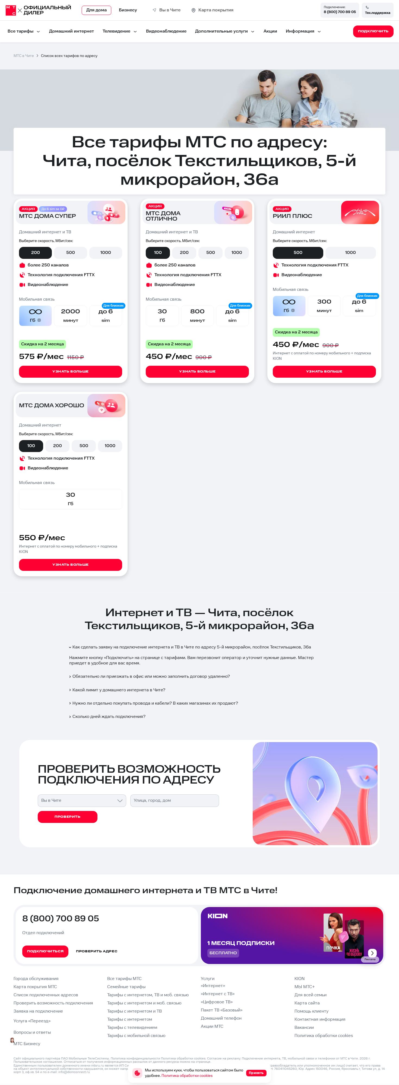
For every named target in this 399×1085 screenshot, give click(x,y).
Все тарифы (20, 31)
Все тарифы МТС (124, 978)
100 (158, 252)
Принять (256, 1073)
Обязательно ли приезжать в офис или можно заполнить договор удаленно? (151, 676)
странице (203, 1062)
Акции (270, 31)
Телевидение (116, 31)
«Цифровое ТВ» (217, 1002)
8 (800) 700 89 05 (340, 12)
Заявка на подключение (38, 1011)
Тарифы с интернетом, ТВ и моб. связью (148, 995)
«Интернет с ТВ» (218, 994)
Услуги (207, 978)
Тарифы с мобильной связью (136, 1035)
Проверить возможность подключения (53, 1003)
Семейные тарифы (126, 986)
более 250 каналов (48, 265)
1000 (105, 252)
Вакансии (304, 1027)
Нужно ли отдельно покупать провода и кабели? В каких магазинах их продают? (155, 703)
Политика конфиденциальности (135, 1059)
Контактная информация (320, 1019)
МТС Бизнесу (27, 1043)
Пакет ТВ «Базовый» (221, 1010)
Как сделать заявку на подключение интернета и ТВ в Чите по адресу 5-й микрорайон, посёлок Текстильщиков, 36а (191, 647)
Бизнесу (128, 10)
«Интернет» (213, 985)
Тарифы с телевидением (132, 1027)
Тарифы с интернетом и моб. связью (144, 1003)
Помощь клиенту (311, 1011)
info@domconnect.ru (74, 1072)
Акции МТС (212, 1026)
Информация (300, 31)
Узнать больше (70, 372)
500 (70, 252)
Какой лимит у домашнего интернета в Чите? (118, 690)
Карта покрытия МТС (35, 986)
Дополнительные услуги (221, 31)
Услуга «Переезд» (32, 1021)
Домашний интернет (71, 31)
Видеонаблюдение (166, 31)
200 (35, 252)
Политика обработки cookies (323, 1035)
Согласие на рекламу (223, 1059)
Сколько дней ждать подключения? (108, 716)
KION (299, 978)
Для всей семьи (310, 995)
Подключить (118, 657)
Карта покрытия (215, 10)
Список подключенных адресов (46, 995)
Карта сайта (307, 1003)
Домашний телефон (221, 1018)
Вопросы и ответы (32, 1032)
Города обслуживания (36, 978)
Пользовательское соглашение (38, 1062)
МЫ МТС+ (304, 986)
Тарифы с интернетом (129, 1019)
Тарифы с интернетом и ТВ (134, 1011)
